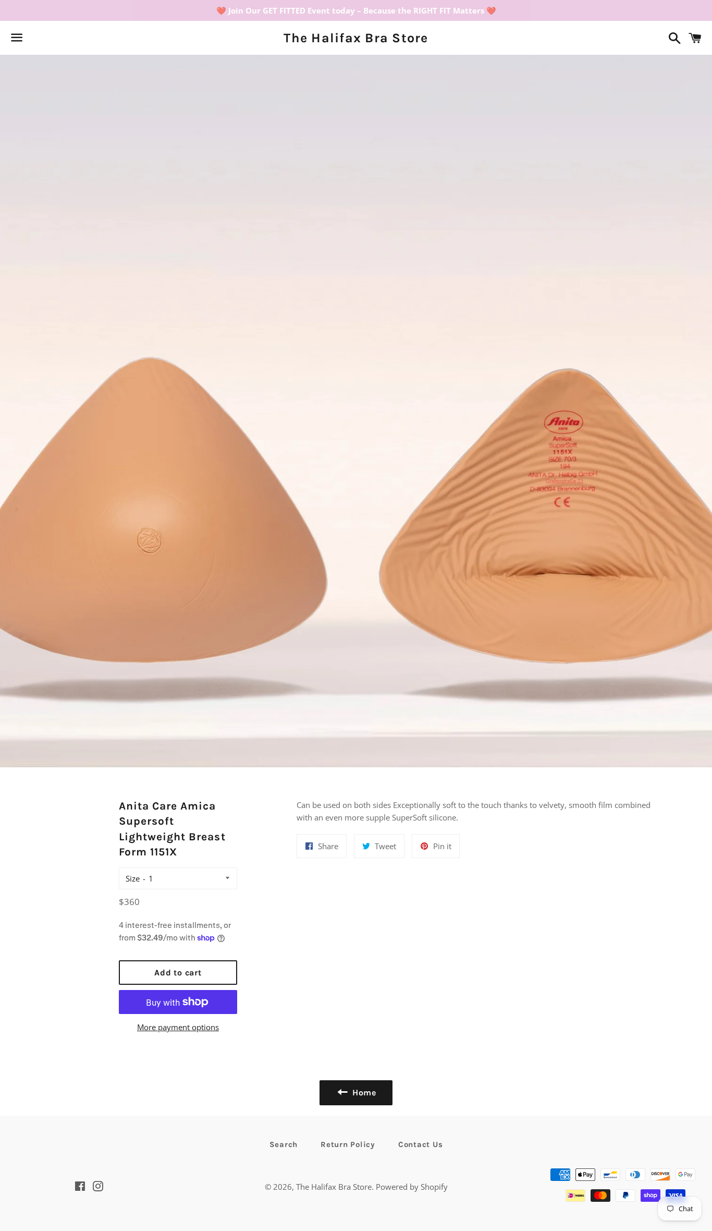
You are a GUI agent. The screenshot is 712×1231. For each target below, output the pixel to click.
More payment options (178, 1027)
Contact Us (420, 1144)
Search (283, 1144)
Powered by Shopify (412, 1186)
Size (133, 878)
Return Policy (348, 1144)
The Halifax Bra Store (356, 37)
